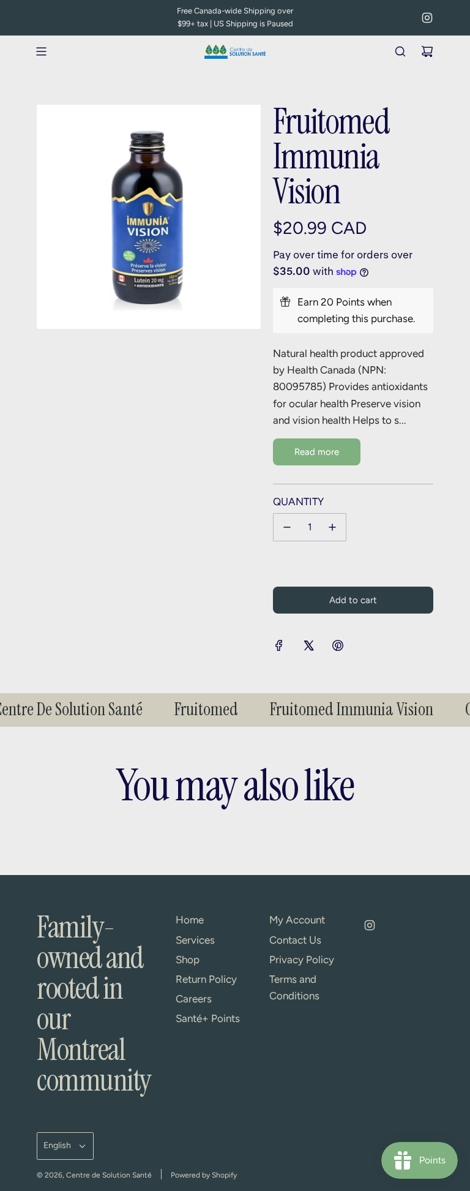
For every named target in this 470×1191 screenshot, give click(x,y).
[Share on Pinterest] (337, 648)
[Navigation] (41, 51)
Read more (316, 451)
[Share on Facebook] (279, 648)
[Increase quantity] (332, 527)
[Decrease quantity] (287, 527)
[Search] (400, 51)
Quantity (298, 501)
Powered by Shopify (204, 1175)
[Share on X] (308, 648)
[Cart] (427, 51)
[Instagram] (427, 18)
